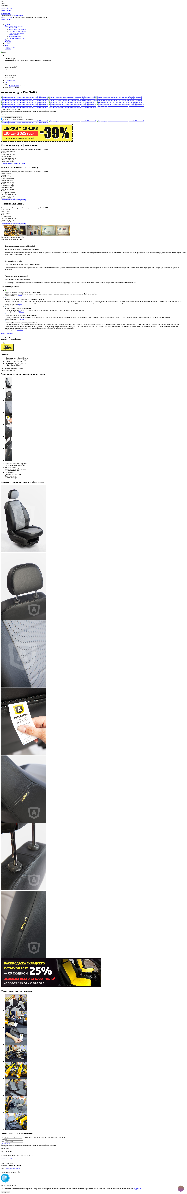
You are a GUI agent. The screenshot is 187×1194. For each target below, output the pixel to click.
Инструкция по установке (17, 29)
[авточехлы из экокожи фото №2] (8, 400)
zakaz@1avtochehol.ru (13, 1168)
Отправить (5, 117)
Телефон (3, 1137)
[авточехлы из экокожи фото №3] (8, 412)
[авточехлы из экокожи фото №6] (8, 448)
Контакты (8, 49)
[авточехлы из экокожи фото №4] (8, 424)
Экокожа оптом (10, 47)
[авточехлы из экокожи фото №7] (8, 460)
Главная (7, 24)
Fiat (6, 82)
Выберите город (17, 15)
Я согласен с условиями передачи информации (18, 119)
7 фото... (21, 319)
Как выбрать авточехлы (16, 38)
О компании (13, 28)
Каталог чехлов (10, 80)
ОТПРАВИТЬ (5, 1143)
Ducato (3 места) (14, 86)
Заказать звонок (6, 10)
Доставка (8, 42)
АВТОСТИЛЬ (6, 14)
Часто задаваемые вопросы (17, 31)
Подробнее (137, 1189)
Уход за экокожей (14, 35)
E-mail (3, 1141)
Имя (2, 1139)
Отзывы (7, 43)
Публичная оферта (15, 36)
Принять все (5, 1192)
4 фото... (21, 296)
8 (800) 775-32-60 (6, 8)
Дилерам (8, 45)
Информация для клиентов (14, 26)
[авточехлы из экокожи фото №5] (8, 436)
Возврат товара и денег (16, 33)
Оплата (7, 40)
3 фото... (21, 312)
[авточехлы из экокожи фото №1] (8, 388)
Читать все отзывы (7, 333)
